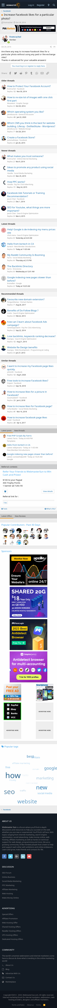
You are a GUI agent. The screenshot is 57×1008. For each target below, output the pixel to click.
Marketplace (11, 982)
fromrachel (7, 22)
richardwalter (12, 409)
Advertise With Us (13, 973)
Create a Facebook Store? (21, 137)
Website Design (25, 129)
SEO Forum (6, 873)
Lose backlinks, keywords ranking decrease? (31, 336)
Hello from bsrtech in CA (20, 243)
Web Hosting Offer (10, 922)
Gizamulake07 (12, 398)
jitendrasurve (12, 114)
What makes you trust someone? (25, 156)
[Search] (53, 5)
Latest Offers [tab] (6, 516)
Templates (11, 441)
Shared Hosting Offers (11, 927)
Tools (5, 509)
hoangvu (10, 339)
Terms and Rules (18, 1005)
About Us (9, 965)
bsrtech (10, 246)
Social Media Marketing (23, 173)
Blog (7, 969)
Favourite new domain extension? (25, 299)
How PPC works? (16, 181)
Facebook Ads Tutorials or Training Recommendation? (26, 194)
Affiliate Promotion (10, 918)
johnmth (10, 372)
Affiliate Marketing (9, 889)
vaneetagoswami (13, 327)
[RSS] (44, 1004)
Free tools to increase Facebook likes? (27, 380)
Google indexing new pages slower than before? (30, 454)
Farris (9, 258)
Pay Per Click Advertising (23, 184)
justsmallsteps (12, 140)
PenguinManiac (13, 302)
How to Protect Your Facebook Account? (29, 86)
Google (19, 283)
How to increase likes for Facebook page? (29, 406)
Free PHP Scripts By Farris (19, 435)
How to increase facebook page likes (27, 417)
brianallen (11, 283)
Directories (17, 269)
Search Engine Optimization (27, 213)
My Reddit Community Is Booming (26, 255)
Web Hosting (7, 893)
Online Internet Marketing (27, 159)
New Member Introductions (24, 246)
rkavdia (10, 173)
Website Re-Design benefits (22, 347)
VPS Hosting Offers (10, 935)
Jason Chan (11, 199)
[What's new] (48, 5)
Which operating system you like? (25, 111)
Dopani (10, 383)
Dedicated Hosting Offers (12, 939)
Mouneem (11, 103)
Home (38, 1005)
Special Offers (7, 914)
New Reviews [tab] (20, 516)
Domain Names (26, 302)
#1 (55, 47)
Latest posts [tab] (6, 430)
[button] (3, 5)
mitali (9, 420)
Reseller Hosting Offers (11, 931)
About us (30, 1005)
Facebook (20, 89)
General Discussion (26, 114)
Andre (9, 313)
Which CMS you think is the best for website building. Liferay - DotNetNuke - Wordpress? (31, 124)
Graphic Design (22, 103)
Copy (5, 503)
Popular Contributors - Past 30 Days (20, 524)
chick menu (11, 235)
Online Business (8, 877)
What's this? (51, 509)
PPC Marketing (8, 885)
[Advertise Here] (44, 711)
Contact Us (10, 977)
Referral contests (9, 466)
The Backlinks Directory (20, 266)
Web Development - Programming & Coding (32, 350)
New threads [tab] (19, 430)
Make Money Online (10, 898)
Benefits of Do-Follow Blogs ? (22, 310)
